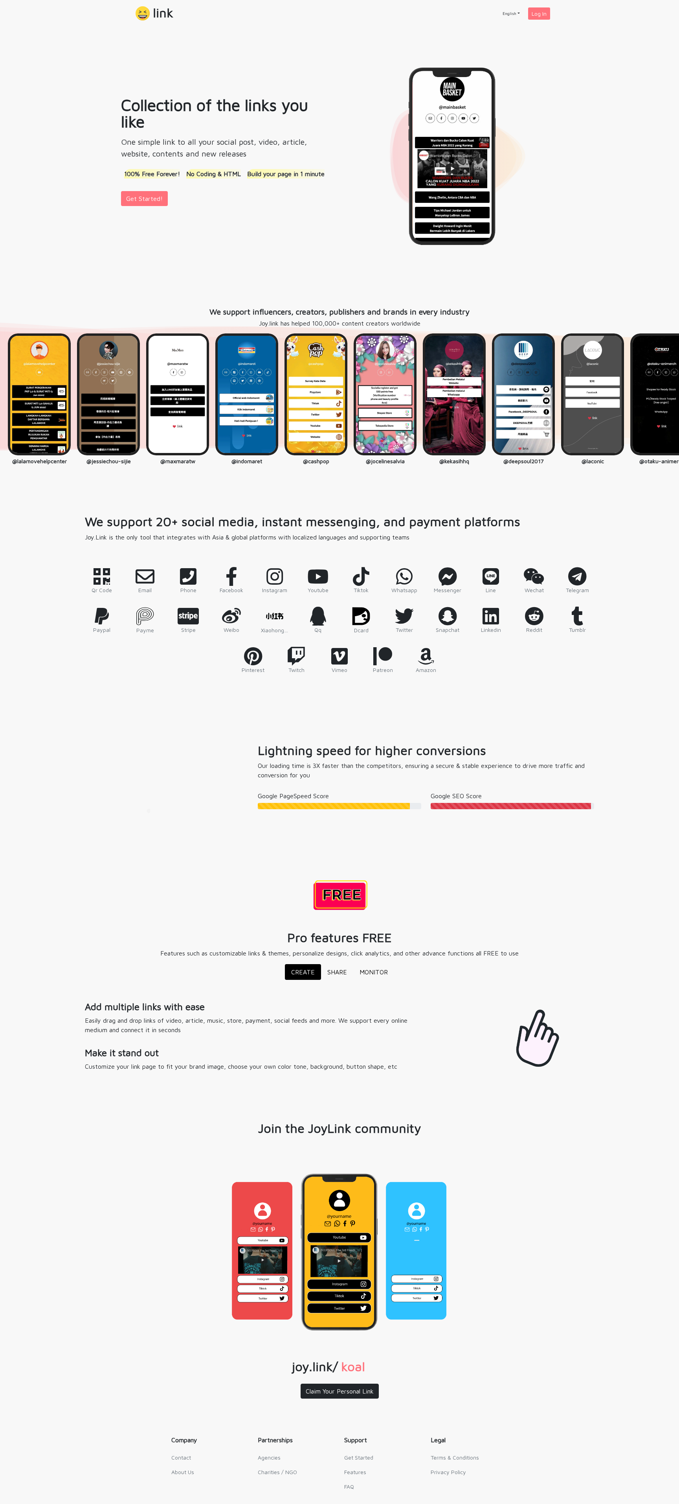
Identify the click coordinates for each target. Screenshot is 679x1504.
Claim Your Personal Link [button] (340, 1391)
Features (355, 1472)
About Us (182, 1472)
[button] (154, 14)
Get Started (358, 1457)
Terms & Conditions (455, 1457)
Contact (181, 1457)
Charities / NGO (277, 1472)
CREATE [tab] (303, 972)
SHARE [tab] (337, 972)
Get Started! (144, 198)
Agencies (269, 1457)
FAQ (349, 1486)
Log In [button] (539, 13)
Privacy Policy (448, 1472)
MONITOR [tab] (374, 972)
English (509, 13)
